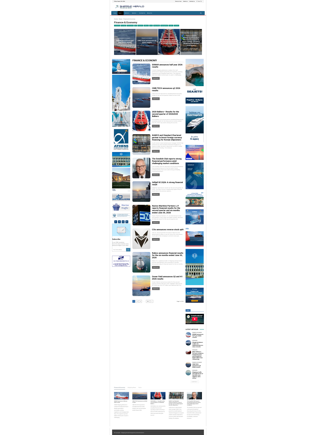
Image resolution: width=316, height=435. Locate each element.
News (120, 19)
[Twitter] (201, 1)
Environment (130, 25)
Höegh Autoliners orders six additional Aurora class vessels (197, 345)
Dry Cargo (123, 25)
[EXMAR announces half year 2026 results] (125, 42)
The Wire (176, 25)
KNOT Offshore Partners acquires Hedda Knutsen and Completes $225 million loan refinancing (198, 355)
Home (116, 19)
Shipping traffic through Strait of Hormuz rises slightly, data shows (197, 375)
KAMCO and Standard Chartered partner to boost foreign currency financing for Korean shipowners (167, 137)
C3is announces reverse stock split (168, 229)
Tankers (171, 25)
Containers (117, 25)
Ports (151, 25)
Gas (135, 25)
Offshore (146, 25)
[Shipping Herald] (130, 6)
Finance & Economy (124, 38)
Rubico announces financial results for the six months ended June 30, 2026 (167, 255)
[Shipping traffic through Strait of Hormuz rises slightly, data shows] (188, 372)
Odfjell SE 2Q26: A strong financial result (167, 183)
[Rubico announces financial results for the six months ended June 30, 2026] (141, 262)
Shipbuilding (156, 25)
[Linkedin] (199, 1)
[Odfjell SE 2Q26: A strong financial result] (141, 191)
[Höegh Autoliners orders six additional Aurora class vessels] (188, 343)
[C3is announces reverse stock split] (141, 238)
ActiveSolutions (140, 432)
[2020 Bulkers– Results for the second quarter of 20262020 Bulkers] (169, 42)
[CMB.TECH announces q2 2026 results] (147, 42)
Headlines (194, 340)
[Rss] (126, 221)
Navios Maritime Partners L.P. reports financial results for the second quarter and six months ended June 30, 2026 (166, 209)
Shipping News (164, 25)
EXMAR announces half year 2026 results (167, 66)
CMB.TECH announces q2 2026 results (166, 89)
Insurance (140, 25)
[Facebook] (197, 1)
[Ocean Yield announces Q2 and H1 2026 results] (141, 286)
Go (128, 249)
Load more (194, 381)
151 (148, 301)
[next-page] (151, 301)
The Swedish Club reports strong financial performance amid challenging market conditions (167, 161)
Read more (155, 78)
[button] (201, 13)
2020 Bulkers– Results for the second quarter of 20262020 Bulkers (165, 114)
